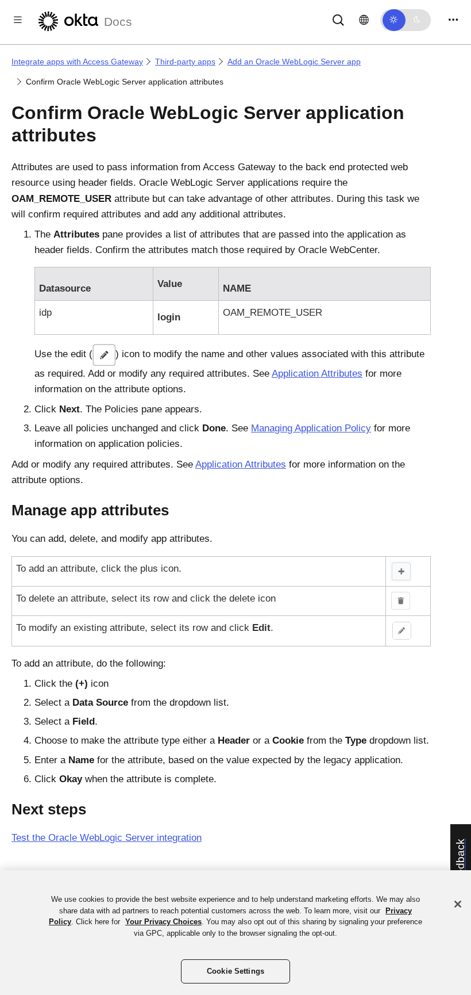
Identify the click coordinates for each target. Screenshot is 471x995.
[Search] (338, 19)
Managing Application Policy (311, 428)
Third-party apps (185, 61)
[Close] (457, 904)
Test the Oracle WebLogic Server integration (106, 837)
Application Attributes (317, 373)
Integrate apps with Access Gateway (77, 61)
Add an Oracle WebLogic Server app (294, 61)
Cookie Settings (235, 971)
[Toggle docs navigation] (18, 20)
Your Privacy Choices (163, 921)
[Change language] (364, 20)
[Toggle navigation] (453, 20)
